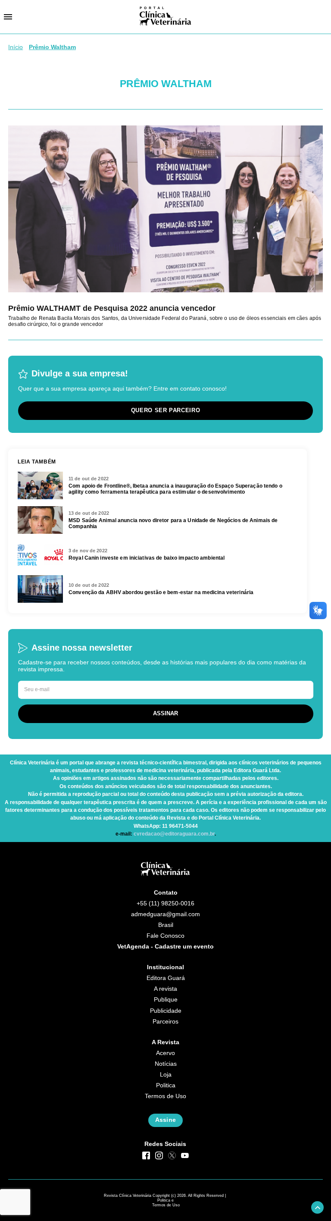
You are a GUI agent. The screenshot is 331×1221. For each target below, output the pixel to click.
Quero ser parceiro (165, 410)
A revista (165, 989)
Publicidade (165, 1011)
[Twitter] (172, 1155)
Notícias (166, 1064)
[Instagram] (159, 1155)
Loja (166, 1074)
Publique (166, 999)
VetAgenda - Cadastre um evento (165, 946)
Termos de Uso (165, 1096)
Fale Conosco (165, 936)
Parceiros (165, 1021)
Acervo (165, 1053)
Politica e (165, 1200)
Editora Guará (166, 978)
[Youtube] (185, 1155)
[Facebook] (146, 1155)
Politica (165, 1085)
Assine (165, 1120)
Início (15, 47)
